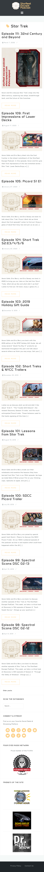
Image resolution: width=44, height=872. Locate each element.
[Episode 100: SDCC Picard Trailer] (22, 520)
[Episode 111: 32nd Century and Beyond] (22, 68)
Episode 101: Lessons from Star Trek (18, 432)
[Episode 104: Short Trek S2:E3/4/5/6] (22, 264)
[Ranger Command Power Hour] (22, 797)
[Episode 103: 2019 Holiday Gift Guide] (22, 326)
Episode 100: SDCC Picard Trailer (17, 497)
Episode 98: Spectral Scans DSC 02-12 (18, 626)
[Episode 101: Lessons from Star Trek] (22, 455)
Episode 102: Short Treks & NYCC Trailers (21, 368)
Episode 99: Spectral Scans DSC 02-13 (18, 561)
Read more (10, 105)
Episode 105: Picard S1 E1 (21, 181)
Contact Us (29, 866)
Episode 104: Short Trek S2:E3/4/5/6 (20, 241)
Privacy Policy (15, 866)
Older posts (7, 690)
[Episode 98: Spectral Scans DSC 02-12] (22, 649)
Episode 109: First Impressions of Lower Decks (18, 116)
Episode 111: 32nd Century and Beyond (22, 35)
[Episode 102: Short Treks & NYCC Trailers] (22, 390)
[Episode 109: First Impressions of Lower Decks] (22, 141)
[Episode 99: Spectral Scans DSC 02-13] (22, 584)
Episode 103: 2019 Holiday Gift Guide (16, 303)
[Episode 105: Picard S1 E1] (22, 202)
